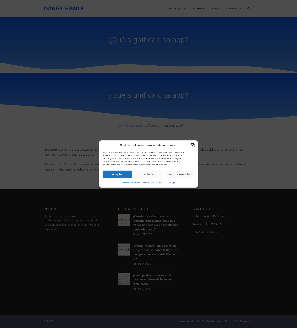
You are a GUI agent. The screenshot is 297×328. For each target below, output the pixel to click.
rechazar (148, 174)
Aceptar (117, 174)
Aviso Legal (169, 182)
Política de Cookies (131, 182)
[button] (192, 145)
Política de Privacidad (152, 182)
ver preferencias (180, 174)
